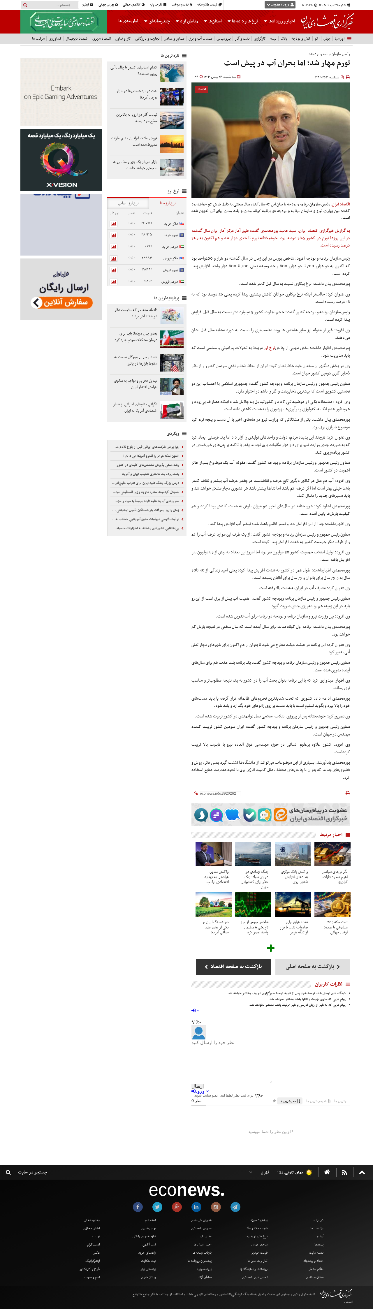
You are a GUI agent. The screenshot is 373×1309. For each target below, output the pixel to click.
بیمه (273, 38)
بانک (284, 38)
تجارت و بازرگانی (147, 38)
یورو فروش (170, 270)
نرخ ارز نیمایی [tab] (128, 203)
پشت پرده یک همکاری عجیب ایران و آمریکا (151, 474)
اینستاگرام (93, 1245)
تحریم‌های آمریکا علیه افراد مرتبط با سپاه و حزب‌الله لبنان (145, 501)
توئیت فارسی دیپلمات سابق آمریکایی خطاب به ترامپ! (145, 519)
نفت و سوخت (180, 5)
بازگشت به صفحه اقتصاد (235, 966)
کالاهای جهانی (132, 5)
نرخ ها (245, 21)
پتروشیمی (224, 38)
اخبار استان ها (203, 1245)
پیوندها (318, 1245)
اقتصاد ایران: (340, 204)
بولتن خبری (148, 1228)
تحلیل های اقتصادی (255, 1277)
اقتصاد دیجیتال (77, 38)
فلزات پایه (156, 5)
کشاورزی (55, 38)
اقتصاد (202, 89)
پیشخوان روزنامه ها (199, 1261)
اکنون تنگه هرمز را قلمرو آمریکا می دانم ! (151, 456)
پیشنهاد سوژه (259, 1220)
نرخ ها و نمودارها (257, 1236)
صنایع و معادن (174, 38)
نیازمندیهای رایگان (144, 1236)
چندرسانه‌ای (159, 21)
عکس (96, 1253)
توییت (96, 1236)
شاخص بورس (259, 1245)
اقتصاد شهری (101, 38)
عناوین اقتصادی (201, 1228)
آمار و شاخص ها (257, 1261)
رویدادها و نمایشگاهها (254, 1269)
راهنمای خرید (147, 1253)
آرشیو (85, 5)
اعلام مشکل (316, 1269)
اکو (317, 38)
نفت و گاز (242, 38)
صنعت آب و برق (200, 38)
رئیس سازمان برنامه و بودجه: (329, 54)
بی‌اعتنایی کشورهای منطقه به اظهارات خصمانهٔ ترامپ (145, 528)
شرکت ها (38, 38)
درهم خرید (170, 246)
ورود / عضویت (279, 5)
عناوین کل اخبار (201, 1220)
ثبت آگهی (149, 1245)
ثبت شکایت (148, 1261)
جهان (327, 38)
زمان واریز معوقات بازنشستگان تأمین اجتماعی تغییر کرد (145, 510)
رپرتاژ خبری (148, 1277)
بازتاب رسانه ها (202, 1253)
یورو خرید (170, 235)
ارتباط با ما (316, 1228)
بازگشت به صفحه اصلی (310, 966)
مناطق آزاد (188, 21)
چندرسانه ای (92, 1220)
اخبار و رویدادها (281, 21)
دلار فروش (170, 258)
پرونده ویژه (204, 1269)
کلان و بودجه (301, 38)
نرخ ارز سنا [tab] (168, 203)
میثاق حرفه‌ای (314, 1277)
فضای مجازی (91, 1228)
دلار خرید (171, 223)
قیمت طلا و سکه (207, 5)
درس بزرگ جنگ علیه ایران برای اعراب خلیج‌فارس (146, 483)
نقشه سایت (316, 1253)
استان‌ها (214, 21)
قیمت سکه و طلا (257, 1228)
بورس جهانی (106, 5)
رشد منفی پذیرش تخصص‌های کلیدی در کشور (148, 465)
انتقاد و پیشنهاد (313, 1261)
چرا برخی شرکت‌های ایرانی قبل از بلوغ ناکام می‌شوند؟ (145, 447)
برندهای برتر (148, 1269)
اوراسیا (339, 38)
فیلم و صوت (92, 1277)
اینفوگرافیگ (92, 1261)
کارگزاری (260, 38)
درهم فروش (169, 281)
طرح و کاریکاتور (90, 1269)
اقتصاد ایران (308, 231)
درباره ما (318, 1220)
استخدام (150, 1220)
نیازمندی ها (128, 21)
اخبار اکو (206, 1236)
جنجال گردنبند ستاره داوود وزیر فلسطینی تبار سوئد (145, 492)
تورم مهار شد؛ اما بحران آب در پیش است (287, 63)
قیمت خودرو (259, 1253)
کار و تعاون (123, 38)
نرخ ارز (269, 348)
